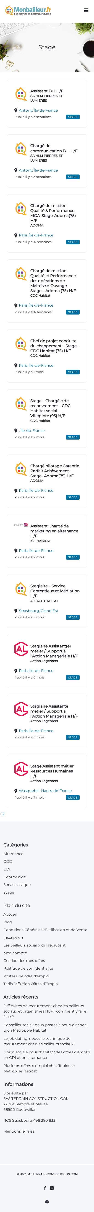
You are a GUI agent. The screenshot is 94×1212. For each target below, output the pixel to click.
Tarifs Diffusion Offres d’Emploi (31, 984)
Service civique (17, 885)
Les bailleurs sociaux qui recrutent (34, 945)
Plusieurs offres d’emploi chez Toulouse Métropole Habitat (39, 1068)
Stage (8, 892)
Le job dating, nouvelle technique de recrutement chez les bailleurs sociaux (38, 1041)
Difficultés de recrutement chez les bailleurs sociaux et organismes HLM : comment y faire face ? (44, 1011)
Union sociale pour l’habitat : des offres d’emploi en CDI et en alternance (46, 1055)
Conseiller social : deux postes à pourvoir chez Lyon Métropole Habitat (44, 1028)
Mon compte (15, 953)
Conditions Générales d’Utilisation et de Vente (45, 930)
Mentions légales (18, 1131)
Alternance (13, 854)
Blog (7, 922)
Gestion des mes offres (24, 961)
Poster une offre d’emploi (26, 976)
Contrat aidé (14, 877)
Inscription (13, 937)
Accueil (10, 914)
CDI (6, 869)
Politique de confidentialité (28, 968)
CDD (7, 861)
